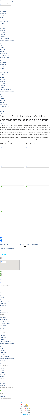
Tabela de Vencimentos (5, 38)
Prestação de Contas (5, 301)
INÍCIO (1, 10)
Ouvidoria (2, 44)
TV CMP (2, 27)
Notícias (2, 23)
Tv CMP (2, 372)
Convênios (2, 34)
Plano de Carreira (4, 55)
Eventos (2, 47)
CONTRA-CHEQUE (4, 59)
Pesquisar (2, 3)
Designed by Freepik (13, 285)
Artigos (2, 25)
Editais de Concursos (5, 57)
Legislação (2, 36)
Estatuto (2, 19)
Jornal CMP (2, 30)
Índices (1, 46)
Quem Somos (3, 292)
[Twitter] (25, 239)
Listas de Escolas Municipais (7, 40)
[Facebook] (25, 237)
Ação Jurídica (3, 51)
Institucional (3, 13)
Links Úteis (2, 42)
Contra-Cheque (3, 337)
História (2, 17)
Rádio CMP (2, 29)
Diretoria (2, 15)
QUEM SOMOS (3, 12)
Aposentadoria (3, 53)
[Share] (25, 241)
